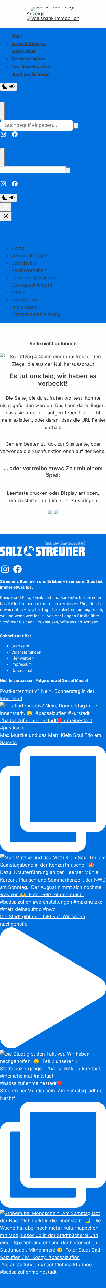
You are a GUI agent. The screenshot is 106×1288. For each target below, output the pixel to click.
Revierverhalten (28, 58)
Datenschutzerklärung (35, 314)
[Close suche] (2, 111)
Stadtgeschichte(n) (30, 74)
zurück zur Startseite (64, 444)
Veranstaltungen (28, 43)
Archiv (18, 292)
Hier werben (25, 299)
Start (16, 36)
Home (18, 248)
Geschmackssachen (31, 66)
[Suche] (75, 126)
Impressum (23, 307)
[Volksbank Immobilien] (53, 18)
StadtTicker (23, 51)
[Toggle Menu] (5, 207)
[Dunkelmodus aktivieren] (8, 87)
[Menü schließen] (6, 216)
